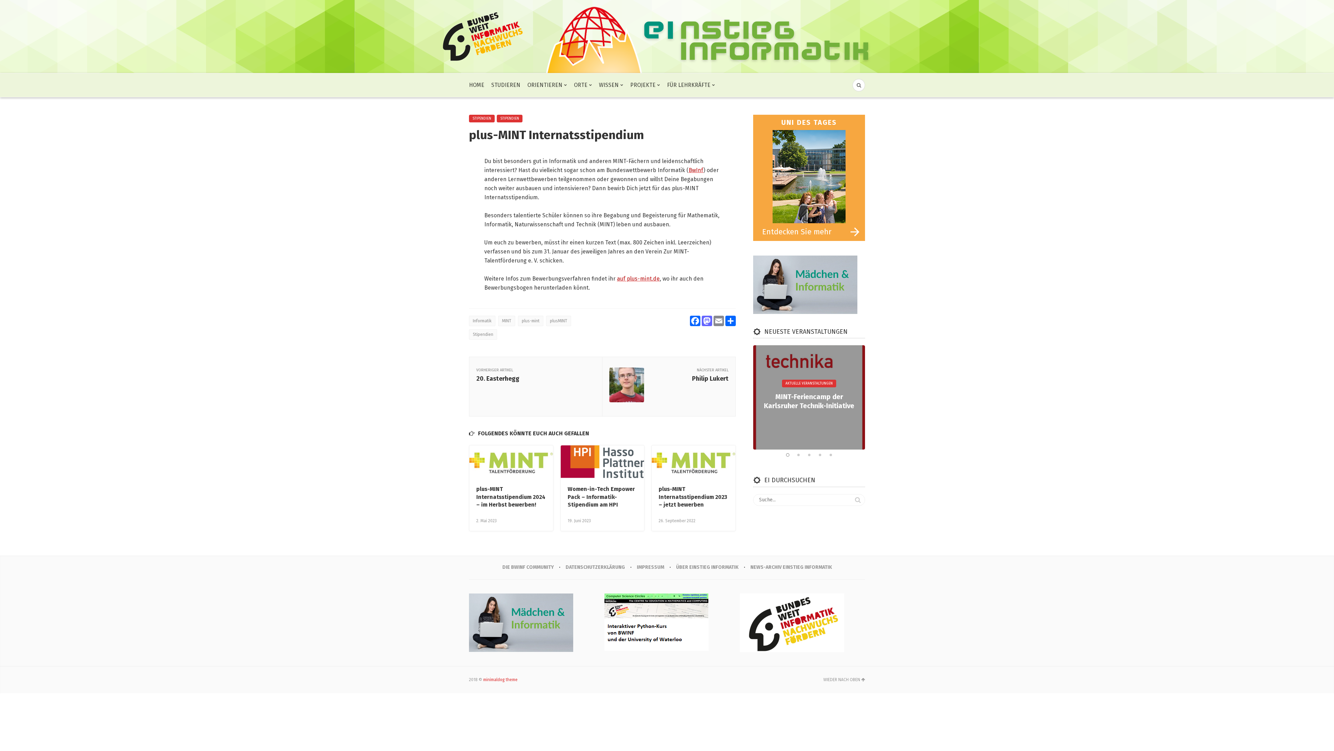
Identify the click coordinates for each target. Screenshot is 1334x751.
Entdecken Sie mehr (797, 231)
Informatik (482, 320)
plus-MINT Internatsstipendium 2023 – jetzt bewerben (693, 497)
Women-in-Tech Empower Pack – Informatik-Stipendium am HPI (601, 497)
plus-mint (531, 320)
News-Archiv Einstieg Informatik (791, 567)
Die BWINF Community (528, 567)
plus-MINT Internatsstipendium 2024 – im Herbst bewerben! (510, 497)
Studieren (505, 85)
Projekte (643, 85)
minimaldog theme (500, 679)
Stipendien (481, 118)
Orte (580, 85)
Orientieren (544, 85)
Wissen (609, 85)
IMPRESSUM (650, 567)
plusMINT (558, 320)
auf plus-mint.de (638, 278)
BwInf (696, 170)
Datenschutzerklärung (595, 567)
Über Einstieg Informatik (707, 567)
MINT (506, 320)
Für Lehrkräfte (688, 85)
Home (476, 85)
